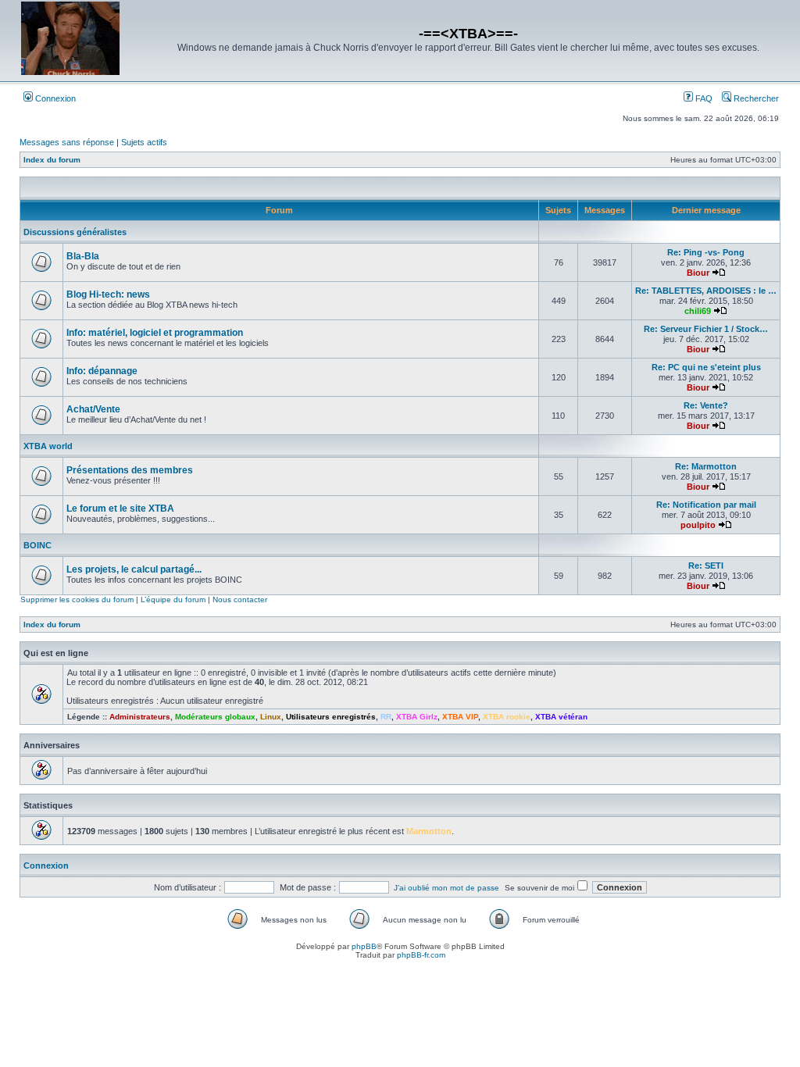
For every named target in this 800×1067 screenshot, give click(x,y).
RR (385, 716)
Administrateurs (139, 716)
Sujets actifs (144, 142)
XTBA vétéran (561, 716)
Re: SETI (705, 565)
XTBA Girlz (417, 716)
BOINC (37, 545)
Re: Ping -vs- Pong (706, 252)
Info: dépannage (102, 371)
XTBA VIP (460, 716)
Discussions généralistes (75, 232)
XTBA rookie (506, 716)
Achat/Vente (93, 409)
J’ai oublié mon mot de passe (446, 887)
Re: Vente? (706, 405)
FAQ (702, 98)
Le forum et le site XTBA (120, 508)
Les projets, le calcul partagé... (134, 569)
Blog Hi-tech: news (108, 294)
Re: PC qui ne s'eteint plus (706, 367)
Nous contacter (239, 599)
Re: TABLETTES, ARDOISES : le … (706, 290)
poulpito (698, 525)
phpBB (364, 946)
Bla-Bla (82, 256)
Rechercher (755, 98)
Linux (270, 716)
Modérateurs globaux (215, 716)
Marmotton (429, 831)
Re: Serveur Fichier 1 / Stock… (706, 329)
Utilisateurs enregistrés (331, 716)
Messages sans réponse (67, 142)
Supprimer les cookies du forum (77, 599)
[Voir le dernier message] (719, 272)
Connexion (54, 98)
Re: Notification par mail (706, 504)
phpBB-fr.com (421, 955)
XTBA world (48, 446)
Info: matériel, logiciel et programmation (154, 332)
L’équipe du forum (173, 599)
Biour (698, 272)
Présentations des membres (129, 470)
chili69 (697, 311)
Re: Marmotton (706, 466)
